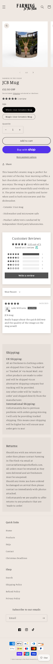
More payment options (26, 157)
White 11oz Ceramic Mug (19, 110)
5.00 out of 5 (34, 244)
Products (10, 537)
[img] (12, 303)
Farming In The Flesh (22, 659)
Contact (10, 551)
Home (9, 530)
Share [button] (9, 164)
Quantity (6, 124)
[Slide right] (33, 72)
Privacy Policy (13, 598)
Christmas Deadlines (16, 558)
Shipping (16, 93)
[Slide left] (20, 72)
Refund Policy (13, 591)
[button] (3, 7)
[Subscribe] (43, 618)
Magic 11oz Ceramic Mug (19, 116)
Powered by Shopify (36, 659)
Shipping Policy (14, 584)
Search (9, 577)
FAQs (8, 544)
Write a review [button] (27, 275)
